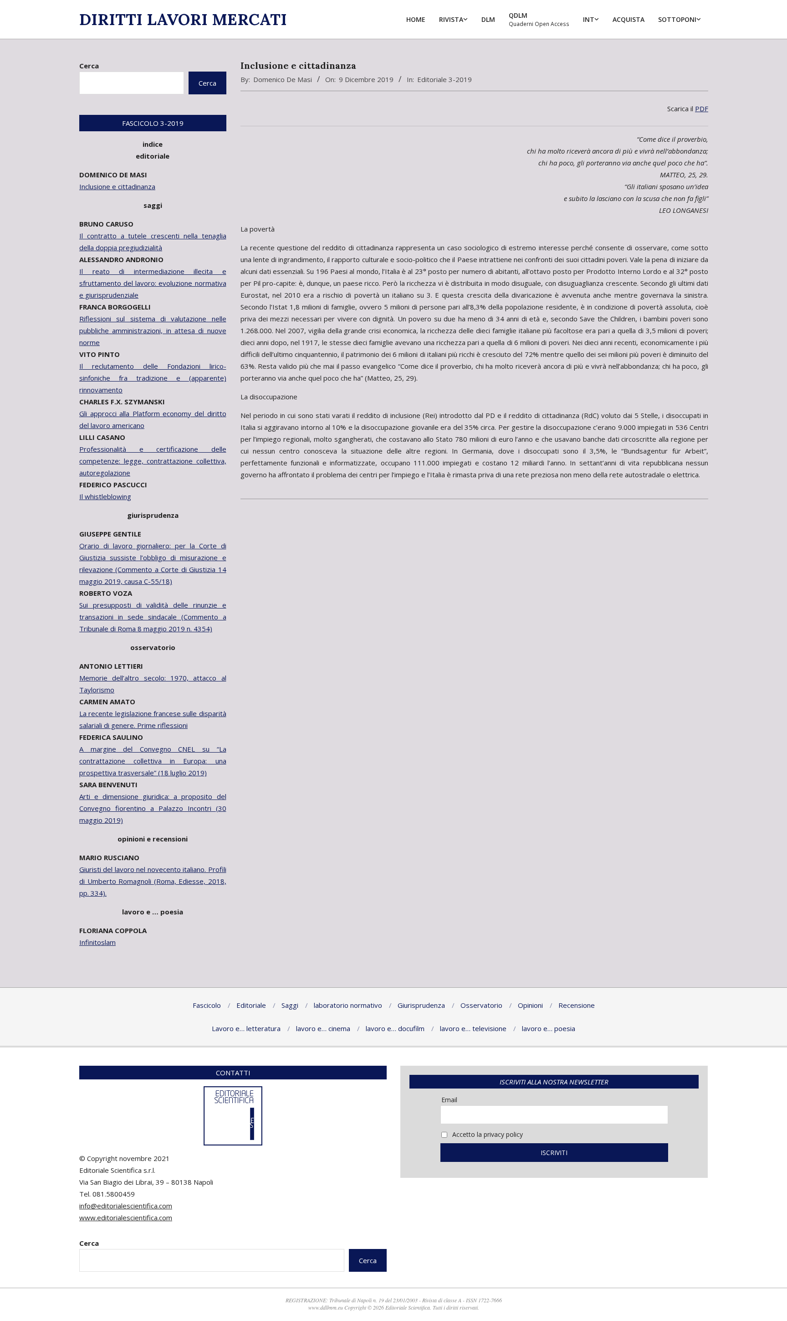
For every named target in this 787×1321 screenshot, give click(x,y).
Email (449, 1099)
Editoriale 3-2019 (444, 79)
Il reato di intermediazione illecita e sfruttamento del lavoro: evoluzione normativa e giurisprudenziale (152, 283)
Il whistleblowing (105, 496)
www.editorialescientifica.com (125, 1217)
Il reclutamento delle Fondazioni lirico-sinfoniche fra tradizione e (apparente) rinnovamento (152, 377)
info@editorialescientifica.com (125, 1205)
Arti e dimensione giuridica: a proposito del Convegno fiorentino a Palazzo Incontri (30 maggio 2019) (152, 808)
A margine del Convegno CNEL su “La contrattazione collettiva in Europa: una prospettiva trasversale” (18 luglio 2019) (152, 760)
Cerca (89, 65)
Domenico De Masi (282, 79)
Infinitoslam (97, 942)
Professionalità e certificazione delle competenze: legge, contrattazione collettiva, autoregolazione (152, 460)
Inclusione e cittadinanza (117, 186)
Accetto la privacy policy (486, 1134)
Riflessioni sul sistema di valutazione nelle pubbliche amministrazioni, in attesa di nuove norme (152, 330)
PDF (701, 108)
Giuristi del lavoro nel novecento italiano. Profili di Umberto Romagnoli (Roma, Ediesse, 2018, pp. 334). (152, 881)
